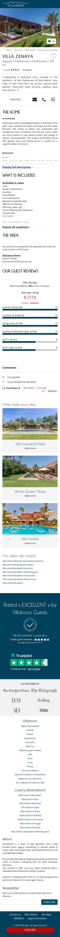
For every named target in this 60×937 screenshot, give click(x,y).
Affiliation (19, 918)
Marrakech (30, 50)
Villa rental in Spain (30, 807)
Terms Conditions (30, 770)
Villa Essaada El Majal (30, 444)
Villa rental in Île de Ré (30, 827)
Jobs (30, 754)
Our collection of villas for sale (30, 782)
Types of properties (30, 726)
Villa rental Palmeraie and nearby (18, 564)
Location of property (13, 315)
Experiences (30, 738)
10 (56, 307)
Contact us (15, 914)
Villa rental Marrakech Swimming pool (20, 572)
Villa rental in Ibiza (30, 799)
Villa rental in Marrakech (30, 795)
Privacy (30, 766)
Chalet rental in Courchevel (30, 819)
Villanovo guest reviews (30, 750)
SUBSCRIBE (49, 902)
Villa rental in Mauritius (30, 803)
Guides (30, 734)
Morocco (19, 50)
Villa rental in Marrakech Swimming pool (30, 831)
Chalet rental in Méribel (30, 815)
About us (30, 746)
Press (30, 758)
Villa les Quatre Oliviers (30, 491)
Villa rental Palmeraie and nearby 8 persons (22, 561)
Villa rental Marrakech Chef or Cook (19, 579)
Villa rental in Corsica (30, 811)
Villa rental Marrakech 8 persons (17, 568)
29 (53, 41)
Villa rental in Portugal (30, 823)
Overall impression (12, 307)
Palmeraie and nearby (48, 50)
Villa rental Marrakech (12, 583)
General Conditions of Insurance (30, 774)
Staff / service (9, 339)
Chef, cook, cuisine (12, 347)
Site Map (46, 914)
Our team (30, 742)
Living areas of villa (12, 323)
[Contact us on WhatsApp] (53, 99)
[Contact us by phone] (44, 99)
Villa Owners (31, 914)
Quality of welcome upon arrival (19, 331)
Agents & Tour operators (30, 778)
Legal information (37, 918)
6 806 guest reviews (21, 639)
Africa (9, 50)
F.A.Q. (30, 762)
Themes (30, 730)
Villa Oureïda (30, 539)
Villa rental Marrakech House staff (18, 575)
